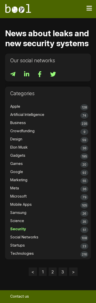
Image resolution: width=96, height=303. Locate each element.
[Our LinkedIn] (27, 75)
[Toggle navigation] (89, 8)
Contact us (19, 296)
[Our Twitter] (53, 75)
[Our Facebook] (40, 75)
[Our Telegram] (13, 75)
